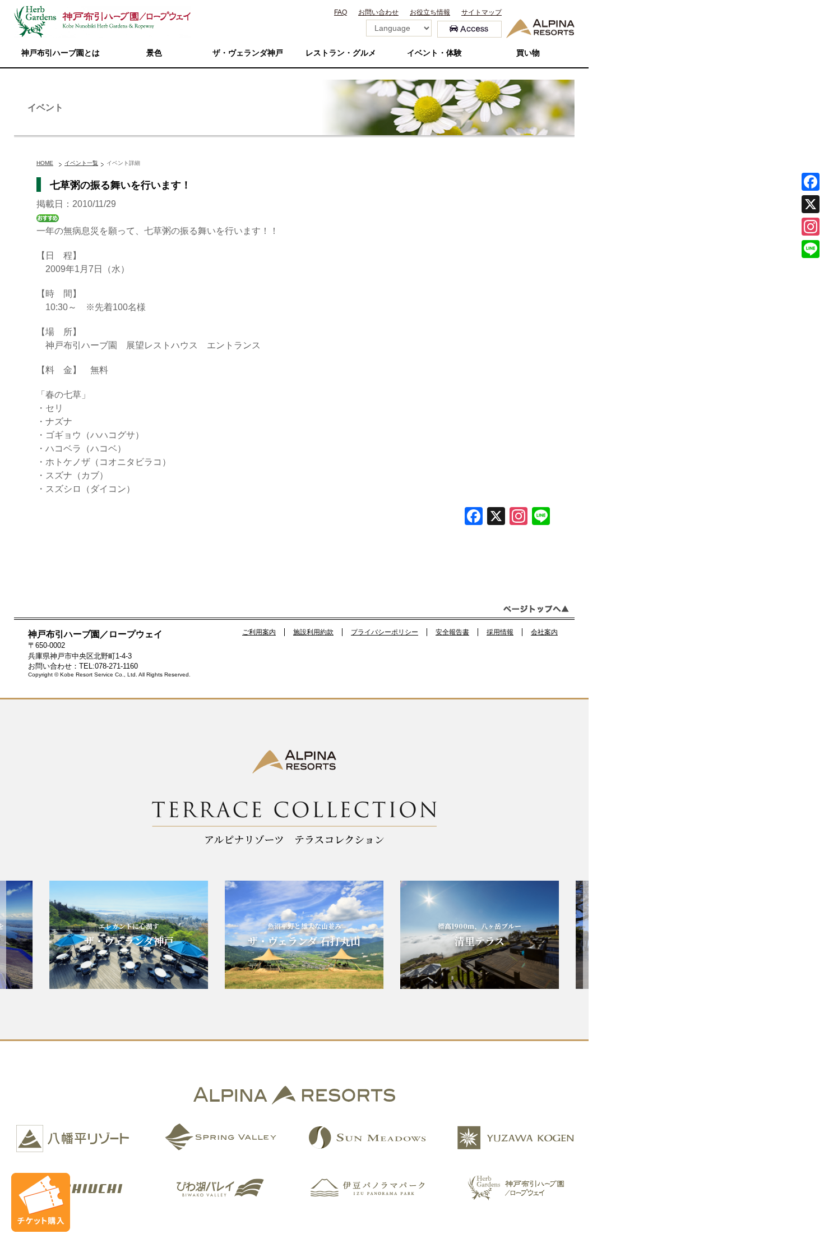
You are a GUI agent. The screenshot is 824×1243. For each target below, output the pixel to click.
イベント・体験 (434, 53)
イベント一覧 (81, 163)
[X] (496, 517)
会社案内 (544, 632)
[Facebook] (473, 517)
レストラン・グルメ (340, 53)
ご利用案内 (259, 632)
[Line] (541, 517)
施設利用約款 (313, 632)
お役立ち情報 (430, 12)
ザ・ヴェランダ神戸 (247, 53)
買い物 (528, 53)
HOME (44, 163)
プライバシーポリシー (384, 632)
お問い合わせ (378, 12)
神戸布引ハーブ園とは (60, 53)
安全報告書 (452, 632)
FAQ (340, 12)
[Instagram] (810, 226)
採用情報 (500, 632)
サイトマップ (481, 12)
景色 (154, 53)
